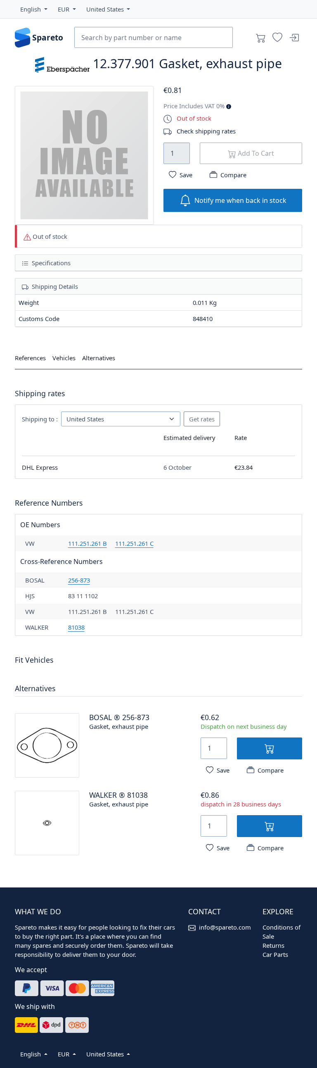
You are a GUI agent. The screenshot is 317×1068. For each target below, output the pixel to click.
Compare (233, 175)
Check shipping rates (206, 131)
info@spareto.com (225, 927)
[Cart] (261, 37)
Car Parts (275, 954)
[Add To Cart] (269, 748)
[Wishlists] (277, 37)
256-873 (79, 580)
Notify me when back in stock (240, 200)
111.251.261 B (87, 543)
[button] (34, 9)
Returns (273, 945)
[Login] (294, 37)
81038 (76, 627)
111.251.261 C (134, 543)
